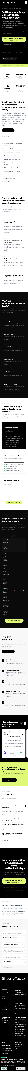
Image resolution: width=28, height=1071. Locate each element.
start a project (5, 1053)
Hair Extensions (18, 1044)
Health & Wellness (19, 1052)
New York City (5, 1020)
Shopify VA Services (6, 1009)
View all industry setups (7, 967)
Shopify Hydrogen (5, 1007)
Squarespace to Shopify (20, 1029)
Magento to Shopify (19, 1033)
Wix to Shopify (18, 1037)
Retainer (17, 996)
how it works (4, 991)
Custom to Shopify (19, 1039)
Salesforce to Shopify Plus (19, 1027)
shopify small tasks (19, 998)
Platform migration (19, 992)
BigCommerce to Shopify (20, 1035)
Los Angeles (4, 1022)
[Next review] (25, 723)
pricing (3, 996)
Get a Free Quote (7, 130)
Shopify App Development (7, 1006)
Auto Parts (17, 1046)
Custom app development (20, 994)
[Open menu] (26, 2)
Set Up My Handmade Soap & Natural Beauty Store (13, 39)
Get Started (20, 1068)
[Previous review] (21, 723)
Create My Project (8, 780)
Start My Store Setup (13, 502)
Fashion (16, 1050)
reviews (3, 994)
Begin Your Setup (7, 651)
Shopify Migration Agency (20, 1019)
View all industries (8, 44)
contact (3, 998)
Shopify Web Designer (20, 1012)
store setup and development (18, 989)
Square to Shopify (19, 1031)
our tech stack (5, 993)
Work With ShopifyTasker (13, 620)
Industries (18, 1042)
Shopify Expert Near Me (20, 1013)
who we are (4, 989)
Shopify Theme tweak (6, 1004)
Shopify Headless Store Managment (20, 1009)
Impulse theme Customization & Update (7, 1048)
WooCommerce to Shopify (20, 1024)
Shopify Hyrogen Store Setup (20, 1006)
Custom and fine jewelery (20, 1054)
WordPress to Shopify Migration (19, 1021)
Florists (16, 1048)
